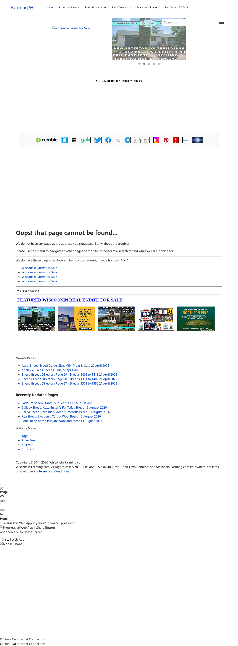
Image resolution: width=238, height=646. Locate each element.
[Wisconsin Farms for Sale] (79, 44)
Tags (25, 436)
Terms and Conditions (54, 471)
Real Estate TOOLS (176, 7)
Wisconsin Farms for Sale (39, 268)
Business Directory (148, 7)
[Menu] (221, 22)
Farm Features (94, 7)
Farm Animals (120, 7)
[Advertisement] (119, 178)
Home (49, 7)
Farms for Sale (67, 7)
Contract (28, 449)
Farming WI (23, 7)
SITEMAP (28, 445)
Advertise (28, 440)
